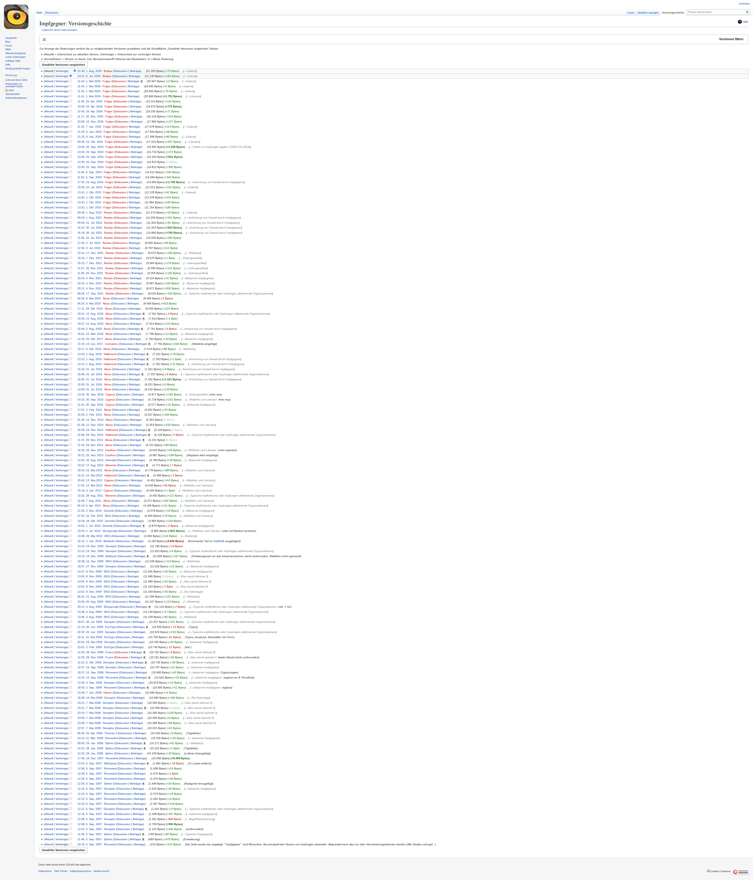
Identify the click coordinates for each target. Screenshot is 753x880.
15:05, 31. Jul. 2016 (89, 379)
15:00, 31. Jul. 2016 (89, 384)
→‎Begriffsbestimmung (200, 819)
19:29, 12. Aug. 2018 (90, 318)
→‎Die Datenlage (191, 591)
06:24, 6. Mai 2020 (89, 303)
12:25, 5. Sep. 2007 (89, 788)
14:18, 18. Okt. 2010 (90, 520)
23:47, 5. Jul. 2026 (89, 76)
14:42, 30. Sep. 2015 (90, 394)
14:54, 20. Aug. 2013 (90, 460)
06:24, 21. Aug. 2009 (90, 596)
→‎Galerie (190, 71)
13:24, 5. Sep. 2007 (89, 763)
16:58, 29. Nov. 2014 (90, 434)
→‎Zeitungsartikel (190, 258)
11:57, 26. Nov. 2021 (90, 268)
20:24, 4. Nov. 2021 (89, 283)
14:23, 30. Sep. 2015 (90, 399)
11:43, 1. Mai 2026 (89, 86)
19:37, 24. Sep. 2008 (90, 667)
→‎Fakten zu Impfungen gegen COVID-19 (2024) (220, 146)
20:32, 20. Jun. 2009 (90, 632)
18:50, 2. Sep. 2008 (89, 687)
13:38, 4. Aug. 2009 (89, 611)
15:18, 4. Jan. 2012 (89, 490)
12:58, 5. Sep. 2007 (89, 768)
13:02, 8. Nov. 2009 (89, 586)
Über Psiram (60, 871)
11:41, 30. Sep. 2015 (90, 404)
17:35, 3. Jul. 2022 (89, 242)
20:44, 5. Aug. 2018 (89, 328)
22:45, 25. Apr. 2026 (90, 111)
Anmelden (744, 3)
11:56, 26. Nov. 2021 (90, 273)
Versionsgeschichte (673, 12)
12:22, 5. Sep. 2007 (89, 798)
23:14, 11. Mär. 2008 (90, 738)
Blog (7, 41)
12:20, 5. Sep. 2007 (89, 803)
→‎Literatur (193, 96)
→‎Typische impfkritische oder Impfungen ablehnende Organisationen (229, 293)
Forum (8, 45)
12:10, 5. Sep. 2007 (89, 814)
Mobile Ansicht (101, 871)
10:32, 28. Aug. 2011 (90, 495)
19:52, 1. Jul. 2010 (89, 525)
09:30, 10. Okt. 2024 (90, 141)
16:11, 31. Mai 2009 (89, 637)
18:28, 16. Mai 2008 (89, 697)
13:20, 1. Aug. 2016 (89, 354)
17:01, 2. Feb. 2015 (89, 409)
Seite (39, 12)
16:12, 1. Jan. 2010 (89, 541)
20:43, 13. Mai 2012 (89, 480)
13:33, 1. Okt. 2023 (89, 202)
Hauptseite (11, 38)
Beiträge (135, 71)
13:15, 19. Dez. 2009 (90, 546)
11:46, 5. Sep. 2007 (89, 839)
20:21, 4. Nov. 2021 (89, 288)
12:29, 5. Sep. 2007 (89, 778)
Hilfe (745, 21)
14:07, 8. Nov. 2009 (89, 571)
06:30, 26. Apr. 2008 (90, 733)
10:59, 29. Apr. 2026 (90, 106)
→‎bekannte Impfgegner (202, 642)
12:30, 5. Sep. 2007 (89, 773)
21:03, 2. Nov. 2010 (89, 510)
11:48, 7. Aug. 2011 (89, 500)
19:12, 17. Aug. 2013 (90, 465)
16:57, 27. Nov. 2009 (90, 566)
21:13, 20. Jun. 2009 (90, 626)
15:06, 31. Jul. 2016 (89, 374)
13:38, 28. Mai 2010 (89, 536)
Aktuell (49, 76)
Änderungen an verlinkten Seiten (14, 85)
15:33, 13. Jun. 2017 (90, 343)
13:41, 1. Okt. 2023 (89, 192)
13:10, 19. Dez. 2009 (90, 556)
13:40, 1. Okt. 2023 (89, 197)
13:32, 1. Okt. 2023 (89, 207)
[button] (394, 39)
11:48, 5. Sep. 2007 (89, 834)
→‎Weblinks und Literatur (201, 399)
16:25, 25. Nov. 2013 (90, 450)
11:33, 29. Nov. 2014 (90, 445)
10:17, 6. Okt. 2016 (89, 349)
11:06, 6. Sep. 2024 (89, 172)
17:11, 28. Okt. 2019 (90, 308)
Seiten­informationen (16, 98)
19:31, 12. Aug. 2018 (90, 313)
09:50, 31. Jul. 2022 (89, 222)
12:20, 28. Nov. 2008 (90, 652)
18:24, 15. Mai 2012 (89, 470)
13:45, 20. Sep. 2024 (90, 151)
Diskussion (121, 71)
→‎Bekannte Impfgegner (197, 278)
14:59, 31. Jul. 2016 (89, 389)
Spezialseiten (12, 94)
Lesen (631, 12)
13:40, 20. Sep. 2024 (90, 156)
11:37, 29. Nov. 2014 (90, 439)
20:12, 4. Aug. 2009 (89, 606)
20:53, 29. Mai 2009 (89, 642)
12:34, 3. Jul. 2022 (89, 248)
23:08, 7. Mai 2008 (89, 723)
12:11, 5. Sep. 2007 (89, 808)
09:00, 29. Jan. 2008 (90, 743)
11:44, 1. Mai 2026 (89, 81)
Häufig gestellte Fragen (17, 68)
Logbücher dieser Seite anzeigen (59, 30)
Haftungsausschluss (80, 871)
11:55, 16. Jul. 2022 (89, 237)
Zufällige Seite (13, 61)
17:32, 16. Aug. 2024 (90, 182)
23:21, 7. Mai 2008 (89, 702)
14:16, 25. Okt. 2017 (90, 339)
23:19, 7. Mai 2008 (89, 712)
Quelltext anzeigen (648, 12)
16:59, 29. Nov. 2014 (90, 429)
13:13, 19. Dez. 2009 (90, 551)
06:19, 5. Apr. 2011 (89, 505)
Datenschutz (45, 871)
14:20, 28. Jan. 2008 (90, 753)
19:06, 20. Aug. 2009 (90, 601)
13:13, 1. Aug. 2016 (89, 359)
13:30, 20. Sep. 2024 (90, 161)
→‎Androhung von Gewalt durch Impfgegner (217, 182)
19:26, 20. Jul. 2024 (89, 187)
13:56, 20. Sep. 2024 (90, 146)
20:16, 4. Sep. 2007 (89, 844)
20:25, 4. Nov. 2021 (89, 278)
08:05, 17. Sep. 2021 (90, 293)
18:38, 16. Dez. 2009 (90, 561)
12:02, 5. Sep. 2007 (89, 829)
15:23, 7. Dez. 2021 (89, 258)
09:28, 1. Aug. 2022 (89, 212)
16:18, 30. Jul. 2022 (89, 232)
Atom (11, 90)
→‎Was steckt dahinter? (192, 576)
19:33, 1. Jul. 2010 (89, 530)
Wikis (8, 49)
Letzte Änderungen (15, 57)
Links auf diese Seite (16, 80)
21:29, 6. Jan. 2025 (89, 131)
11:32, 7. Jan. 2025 (89, 126)
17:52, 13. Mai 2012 (89, 485)
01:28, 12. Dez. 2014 (90, 424)
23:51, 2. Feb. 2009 (89, 647)
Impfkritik (218, 541)
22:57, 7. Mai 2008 (89, 728)
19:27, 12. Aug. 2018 (90, 323)
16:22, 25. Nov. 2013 (90, 455)
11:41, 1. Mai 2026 (89, 96)
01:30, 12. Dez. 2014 (90, 419)
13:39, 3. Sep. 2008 (89, 682)
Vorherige (61, 71)
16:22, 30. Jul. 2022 (89, 227)
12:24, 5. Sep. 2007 (89, 793)
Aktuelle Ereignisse (15, 53)
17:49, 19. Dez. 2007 (90, 758)
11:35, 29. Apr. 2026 (89, 101)
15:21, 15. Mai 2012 (89, 475)
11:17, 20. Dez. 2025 (90, 116)
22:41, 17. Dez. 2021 (90, 252)
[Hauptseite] (17, 15)
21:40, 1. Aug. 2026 (89, 71)
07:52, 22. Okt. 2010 (90, 515)
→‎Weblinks (193, 252)
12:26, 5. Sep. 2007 (89, 783)
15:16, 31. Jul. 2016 (89, 369)
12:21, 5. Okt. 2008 (89, 662)
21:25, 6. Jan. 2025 (89, 136)
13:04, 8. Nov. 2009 (89, 581)
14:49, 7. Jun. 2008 (89, 692)
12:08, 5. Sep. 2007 (89, 819)
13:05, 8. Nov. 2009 (89, 576)
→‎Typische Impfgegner (197, 834)
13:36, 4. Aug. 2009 (89, 616)
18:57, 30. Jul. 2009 (89, 621)
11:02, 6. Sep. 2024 (89, 177)
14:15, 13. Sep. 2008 (90, 677)
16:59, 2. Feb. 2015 (89, 414)
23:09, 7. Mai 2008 (89, 717)
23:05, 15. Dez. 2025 (90, 121)
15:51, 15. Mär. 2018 (90, 333)
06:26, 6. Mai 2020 (89, 298)
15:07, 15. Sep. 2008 (90, 672)
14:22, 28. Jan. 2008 (90, 748)
